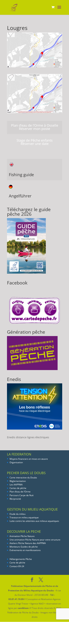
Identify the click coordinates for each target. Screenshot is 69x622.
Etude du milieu (17, 514)
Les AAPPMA (16, 484)
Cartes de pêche (18, 488)
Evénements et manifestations (25, 550)
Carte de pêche (17, 562)
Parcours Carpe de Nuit (21, 495)
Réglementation (18, 481)
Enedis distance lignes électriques (28, 437)
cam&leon (23, 608)
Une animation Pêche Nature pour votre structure (35, 539)
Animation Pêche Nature (22, 536)
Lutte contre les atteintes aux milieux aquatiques (34, 521)
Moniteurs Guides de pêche (24, 546)
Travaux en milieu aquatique (24, 517)
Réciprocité (15, 498)
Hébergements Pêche (21, 559)
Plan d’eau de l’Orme (20, 491)
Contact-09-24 (17, 566)
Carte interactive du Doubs (23, 477)
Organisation (16, 462)
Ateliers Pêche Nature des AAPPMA (28, 543)
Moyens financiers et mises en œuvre (29, 458)
